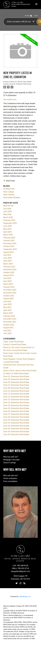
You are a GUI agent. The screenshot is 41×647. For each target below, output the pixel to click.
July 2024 (7, 255)
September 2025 (10, 223)
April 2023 (7, 281)
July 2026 (7, 209)
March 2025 (8, 235)
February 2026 (9, 220)
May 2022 (7, 307)
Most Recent (8, 206)
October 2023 (8, 272)
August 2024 (8, 252)
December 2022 (9, 290)
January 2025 (8, 240)
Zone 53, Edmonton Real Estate (16, 426)
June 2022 (7, 304)
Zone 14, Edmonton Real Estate (16, 397)
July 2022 (7, 301)
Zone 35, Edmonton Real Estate (16, 420)
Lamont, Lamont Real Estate (14, 344)
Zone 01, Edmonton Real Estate (16, 376)
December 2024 (9, 243)
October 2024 (8, 246)
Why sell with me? (10, 475)
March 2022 (8, 313)
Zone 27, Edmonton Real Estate (16, 414)
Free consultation (10, 481)
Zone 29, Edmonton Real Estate (16, 417)
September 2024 (10, 249)
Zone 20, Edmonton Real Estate (16, 408)
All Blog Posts (9, 189)
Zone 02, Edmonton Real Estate (20, 84)
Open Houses (8, 195)
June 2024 (7, 258)
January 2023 (8, 287)
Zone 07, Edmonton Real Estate (16, 385)
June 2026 (7, 211)
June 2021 (7, 333)
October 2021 (8, 325)
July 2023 (7, 278)
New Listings (8, 192)
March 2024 (8, 264)
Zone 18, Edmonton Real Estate (16, 405)
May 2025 (7, 229)
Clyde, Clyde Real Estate (13, 342)
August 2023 (8, 275)
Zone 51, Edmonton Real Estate (16, 423)
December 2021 (9, 319)
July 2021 (7, 330)
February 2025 (9, 238)
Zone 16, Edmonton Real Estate (16, 402)
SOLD (36, 15)
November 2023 (9, 269)
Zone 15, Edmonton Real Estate (16, 400)
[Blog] (24, 583)
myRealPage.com (24, 596)
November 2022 (9, 293)
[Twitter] (16, 583)
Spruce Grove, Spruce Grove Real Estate (19, 371)
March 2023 (8, 284)
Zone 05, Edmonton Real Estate (16, 382)
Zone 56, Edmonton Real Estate (16, 432)
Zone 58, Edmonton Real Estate (16, 434)
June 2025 (7, 226)
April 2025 (7, 232)
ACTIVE (27, 15)
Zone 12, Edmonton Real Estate (16, 391)
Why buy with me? (10, 457)
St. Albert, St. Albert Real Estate (16, 373)
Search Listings (9, 463)
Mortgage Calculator (11, 460)
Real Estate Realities (11, 198)
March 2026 (8, 217)
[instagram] (20, 583)
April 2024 (7, 261)
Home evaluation (10, 478)
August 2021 (8, 328)
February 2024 (9, 267)
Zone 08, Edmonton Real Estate (16, 388)
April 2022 (7, 310)
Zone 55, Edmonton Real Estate (16, 429)
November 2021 (9, 322)
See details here (10, 99)
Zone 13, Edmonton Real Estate (16, 394)
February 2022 (9, 316)
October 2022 (8, 296)
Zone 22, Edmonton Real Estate (16, 411)
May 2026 (7, 214)
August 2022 (8, 299)
